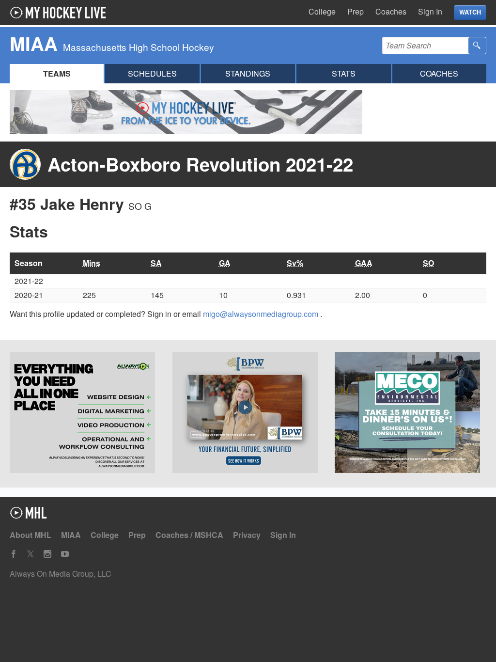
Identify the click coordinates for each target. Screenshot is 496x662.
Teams (57, 73)
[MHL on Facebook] (13, 554)
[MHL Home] (28, 515)
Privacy (247, 534)
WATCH (470, 12)
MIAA (71, 534)
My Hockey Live (60, 12)
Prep (355, 11)
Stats (344, 73)
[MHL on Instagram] (47, 554)
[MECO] (410, 414)
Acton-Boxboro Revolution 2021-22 (200, 164)
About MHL (30, 534)
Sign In (430, 11)
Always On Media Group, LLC (60, 573)
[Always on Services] (85, 414)
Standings (247, 73)
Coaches (390, 11)
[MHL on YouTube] (65, 554)
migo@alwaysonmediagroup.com (261, 313)
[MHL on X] (30, 554)
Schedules (152, 73)
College (322, 11)
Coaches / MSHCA (189, 534)
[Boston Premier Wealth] (248, 414)
